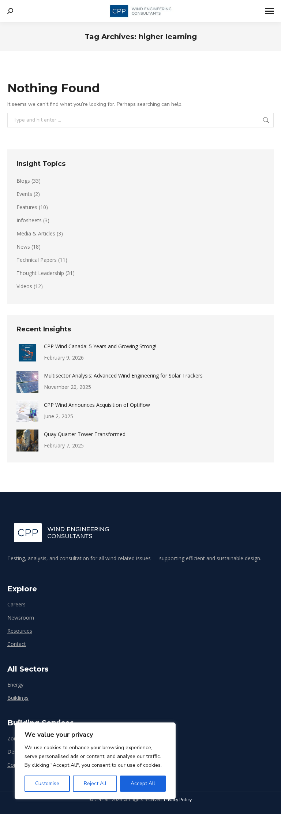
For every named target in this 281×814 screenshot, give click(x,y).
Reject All (95, 783)
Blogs (23, 180)
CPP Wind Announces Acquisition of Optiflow (97, 404)
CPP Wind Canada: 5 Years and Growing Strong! (100, 346)
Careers (16, 604)
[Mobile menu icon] (269, 11)
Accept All (143, 783)
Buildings (18, 697)
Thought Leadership (40, 273)
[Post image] (27, 353)
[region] (95, 760)
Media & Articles (35, 233)
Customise (47, 783)
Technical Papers (36, 259)
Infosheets (29, 220)
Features (26, 207)
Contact (16, 643)
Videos (24, 286)
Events (24, 193)
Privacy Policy (178, 800)
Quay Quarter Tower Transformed (84, 434)
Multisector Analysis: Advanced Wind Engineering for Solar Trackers (123, 375)
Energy (15, 684)
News (23, 246)
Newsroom (20, 617)
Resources (19, 630)
